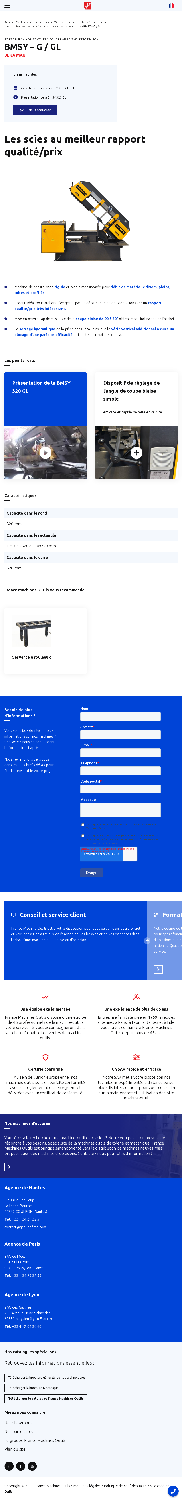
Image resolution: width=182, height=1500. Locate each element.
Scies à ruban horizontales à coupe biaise (81, 22)
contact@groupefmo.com (25, 1227)
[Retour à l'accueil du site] (88, 6)
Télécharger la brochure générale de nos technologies (46, 1377)
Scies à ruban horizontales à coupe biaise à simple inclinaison (42, 26)
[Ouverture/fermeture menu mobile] (7, 6)
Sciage (49, 22)
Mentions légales (87, 1486)
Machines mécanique (29, 22)
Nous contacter (40, 110)
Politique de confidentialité (125, 1486)
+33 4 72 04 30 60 (23, 1326)
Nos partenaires (18, 1431)
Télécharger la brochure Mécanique (33, 1388)
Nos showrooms (19, 1422)
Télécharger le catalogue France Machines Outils (45, 1398)
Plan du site (15, 1449)
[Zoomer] (45, 452)
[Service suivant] (147, 940)
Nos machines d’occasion (28, 1123)
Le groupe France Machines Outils (35, 1440)
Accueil (9, 22)
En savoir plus (159, 969)
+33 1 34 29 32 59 (23, 1219)
